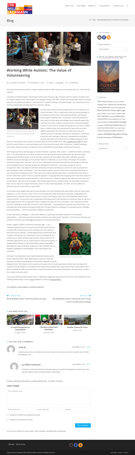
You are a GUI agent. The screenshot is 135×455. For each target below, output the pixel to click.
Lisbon (119, 113)
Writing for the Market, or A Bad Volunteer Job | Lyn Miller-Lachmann (38, 381)
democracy (113, 104)
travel (113, 131)
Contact (126, 452)
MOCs (106, 119)
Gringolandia (121, 107)
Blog (51, 83)
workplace (40, 287)
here (31, 220)
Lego (123, 110)
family (111, 107)
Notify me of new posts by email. (21, 420)
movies (120, 119)
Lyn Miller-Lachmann (18, 83)
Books (120, 452)
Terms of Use (20, 444)
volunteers (32, 287)
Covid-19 (106, 105)
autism (20, 287)
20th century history (104, 101)
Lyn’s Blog (114, 452)
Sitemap (11, 444)
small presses (109, 128)
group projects (56, 279)
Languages (59, 83)
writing (107, 134)
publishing (108, 125)
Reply (89, 347)
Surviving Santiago (119, 128)
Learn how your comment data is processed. (50, 431)
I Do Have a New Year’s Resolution (49, 328)
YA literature (117, 137)
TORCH (99, 131)
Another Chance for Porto (77, 327)
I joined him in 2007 (74, 142)
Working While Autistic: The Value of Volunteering (112, 20)
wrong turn (108, 137)
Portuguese (100, 125)
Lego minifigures (102, 113)
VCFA (117, 131)
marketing (112, 116)
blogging (100, 105)
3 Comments (73, 83)
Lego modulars (111, 113)
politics (116, 122)
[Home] (90, 20)
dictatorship (121, 104)
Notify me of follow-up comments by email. (25, 415)
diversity (106, 107)
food (115, 107)
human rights (115, 110)
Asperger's (13, 287)
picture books (108, 122)
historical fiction (103, 110)
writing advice (116, 134)
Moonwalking (113, 119)
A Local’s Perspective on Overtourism (20, 328)
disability (25, 287)
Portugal (122, 122)
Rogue (121, 125)
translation (106, 131)
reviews (115, 125)
